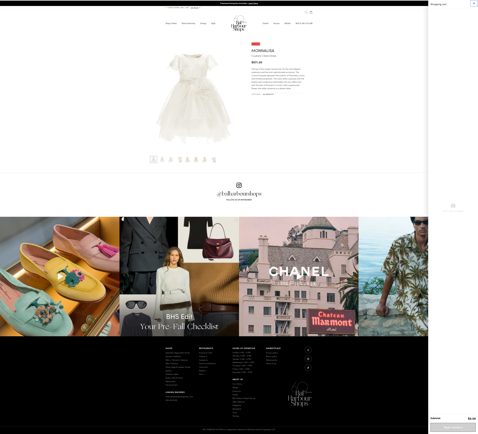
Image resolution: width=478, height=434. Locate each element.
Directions (237, 391)
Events (266, 23)
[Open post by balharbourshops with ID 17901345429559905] (60, 276)
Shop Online (171, 23)
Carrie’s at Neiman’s (207, 363)
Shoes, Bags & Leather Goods (178, 367)
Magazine (237, 405)
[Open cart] (311, 12)
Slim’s (201, 374)
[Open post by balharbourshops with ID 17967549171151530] (418, 276)
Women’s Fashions (173, 356)
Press (235, 412)
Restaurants (170, 381)
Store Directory (188, 23)
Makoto (202, 370)
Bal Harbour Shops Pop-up (244, 398)
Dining (203, 23)
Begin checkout (453, 427)
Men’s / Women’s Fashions (176, 360)
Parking (236, 416)
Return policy (271, 356)
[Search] (306, 12)
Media (235, 387)
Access (276, 23)
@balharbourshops (239, 193)
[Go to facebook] (308, 350)
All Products (268, 94)
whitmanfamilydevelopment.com (179, 396)
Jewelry (169, 370)
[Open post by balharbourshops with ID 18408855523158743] (298, 276)
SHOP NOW (260, 3)
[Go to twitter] (308, 367)
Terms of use (271, 363)
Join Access (194, 7)
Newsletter (237, 409)
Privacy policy (272, 352)
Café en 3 (203, 356)
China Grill (203, 367)
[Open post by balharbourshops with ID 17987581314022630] (179, 276)
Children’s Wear (172, 374)
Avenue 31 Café (205, 352)
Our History (237, 384)
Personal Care (171, 385)
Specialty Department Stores (178, 352)
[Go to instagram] (308, 358)
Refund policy (271, 360)
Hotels (235, 394)
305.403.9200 (171, 400)
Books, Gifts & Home (174, 377)
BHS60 (288, 23)
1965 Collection (239, 402)
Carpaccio (203, 360)
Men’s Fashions (172, 363)
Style (213, 23)
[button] (153, 159)
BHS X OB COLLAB (304, 23)
